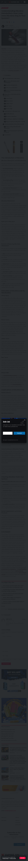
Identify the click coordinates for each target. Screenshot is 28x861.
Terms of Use (13, 858)
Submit (19, 433)
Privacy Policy (5, 858)
